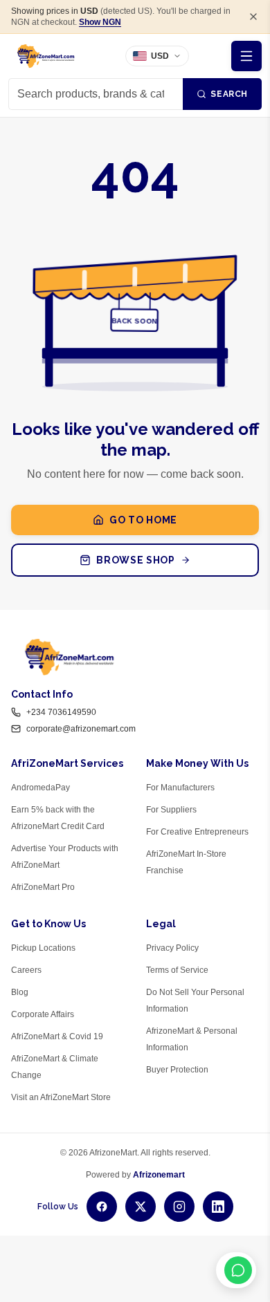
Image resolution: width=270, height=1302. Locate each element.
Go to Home (143, 520)
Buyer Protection (177, 1070)
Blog (19, 992)
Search (229, 94)
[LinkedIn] (218, 1206)
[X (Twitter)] (140, 1206)
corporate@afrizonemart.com (81, 729)
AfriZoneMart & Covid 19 (57, 1036)
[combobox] (95, 94)
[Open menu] (246, 56)
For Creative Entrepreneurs (197, 832)
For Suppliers (171, 810)
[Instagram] (179, 1206)
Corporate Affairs (42, 1014)
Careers (26, 970)
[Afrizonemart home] (46, 56)
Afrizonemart (159, 1175)
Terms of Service (177, 970)
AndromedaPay (40, 787)
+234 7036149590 (61, 712)
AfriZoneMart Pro (43, 887)
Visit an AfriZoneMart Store (61, 1097)
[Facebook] (102, 1206)
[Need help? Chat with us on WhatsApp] (236, 1270)
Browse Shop (135, 560)
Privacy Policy (172, 948)
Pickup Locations (43, 948)
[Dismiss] (253, 16)
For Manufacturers (180, 787)
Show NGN (100, 22)
